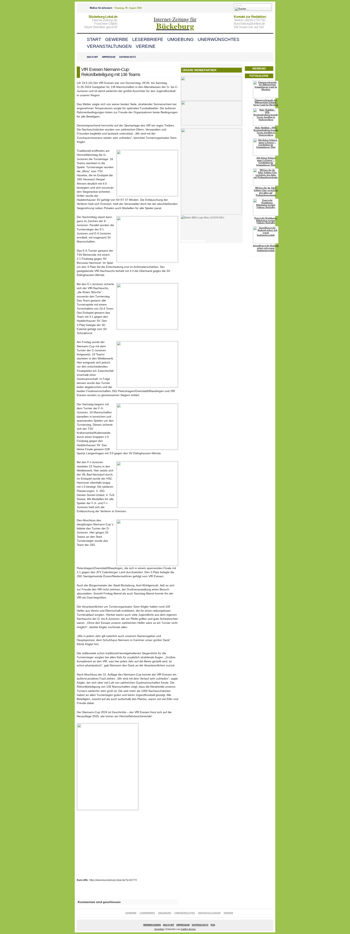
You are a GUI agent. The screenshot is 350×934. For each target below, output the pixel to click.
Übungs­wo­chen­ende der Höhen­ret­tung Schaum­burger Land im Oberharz (265, 102)
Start (94, 39)
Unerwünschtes (218, 39)
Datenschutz (127, 57)
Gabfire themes (188, 929)
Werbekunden (152, 925)
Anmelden (159, 929)
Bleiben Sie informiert (101, 8)
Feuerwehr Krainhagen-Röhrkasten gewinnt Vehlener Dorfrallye (265, 220)
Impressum (108, 57)
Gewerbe (116, 39)
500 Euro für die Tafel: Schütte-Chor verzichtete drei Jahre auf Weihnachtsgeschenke (266, 191)
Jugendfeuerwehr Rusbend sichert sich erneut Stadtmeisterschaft (266, 248)
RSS (213, 925)
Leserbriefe (147, 39)
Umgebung (180, 39)
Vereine (146, 46)
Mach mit (92, 57)
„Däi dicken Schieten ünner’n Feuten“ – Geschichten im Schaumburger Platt (266, 161)
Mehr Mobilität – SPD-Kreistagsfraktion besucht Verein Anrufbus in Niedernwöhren (266, 131)
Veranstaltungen (109, 46)
